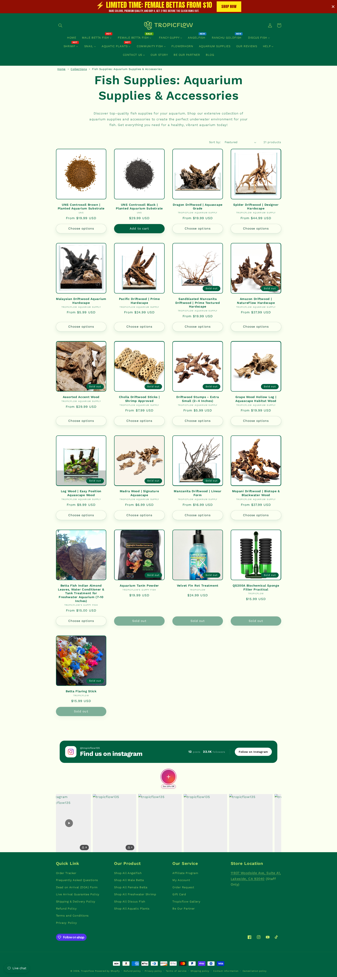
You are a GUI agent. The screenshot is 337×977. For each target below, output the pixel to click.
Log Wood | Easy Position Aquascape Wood (81, 493)
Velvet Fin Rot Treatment (197, 585)
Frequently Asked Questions (77, 880)
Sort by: (215, 142)
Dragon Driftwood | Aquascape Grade (198, 206)
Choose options (81, 228)
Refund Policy (66, 908)
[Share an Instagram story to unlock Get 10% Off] (168, 777)
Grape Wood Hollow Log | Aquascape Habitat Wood (256, 399)
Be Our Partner (183, 908)
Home (61, 69)
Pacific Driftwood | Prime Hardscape (139, 301)
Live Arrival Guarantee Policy (77, 894)
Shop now (229, 6)
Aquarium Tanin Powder (139, 585)
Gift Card (179, 894)
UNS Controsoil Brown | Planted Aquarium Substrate (81, 206)
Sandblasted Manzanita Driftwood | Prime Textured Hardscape (197, 302)
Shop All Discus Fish (129, 901)
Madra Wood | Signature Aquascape (139, 493)
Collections (79, 69)
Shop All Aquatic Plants (132, 908)
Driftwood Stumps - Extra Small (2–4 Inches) (197, 399)
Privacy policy (153, 971)
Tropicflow (87, 971)
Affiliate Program (185, 873)
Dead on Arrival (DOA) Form (77, 887)
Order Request (183, 887)
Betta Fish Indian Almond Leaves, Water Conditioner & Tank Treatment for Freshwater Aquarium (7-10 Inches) (81, 593)
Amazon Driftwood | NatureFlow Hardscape (256, 301)
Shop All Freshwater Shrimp (135, 894)
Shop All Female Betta (130, 887)
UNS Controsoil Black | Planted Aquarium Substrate (139, 206)
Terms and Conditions (72, 915)
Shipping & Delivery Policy (75, 901)
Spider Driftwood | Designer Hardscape (255, 206)
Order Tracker (66, 873)
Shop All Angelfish (128, 873)
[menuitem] (71, 37)
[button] (60, 25)
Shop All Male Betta (129, 880)
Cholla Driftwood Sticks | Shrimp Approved (139, 399)
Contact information (226, 971)
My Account (181, 880)
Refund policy (132, 971)
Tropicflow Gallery (186, 901)
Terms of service (176, 971)
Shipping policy (200, 971)
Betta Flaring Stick (81, 691)
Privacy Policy (66, 923)
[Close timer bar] (333, 6)
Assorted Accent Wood (81, 397)
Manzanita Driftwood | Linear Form (197, 493)
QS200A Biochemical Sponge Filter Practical (256, 587)
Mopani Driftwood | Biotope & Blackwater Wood (256, 493)
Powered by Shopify (107, 971)
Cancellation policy (255, 971)
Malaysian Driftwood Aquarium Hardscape (81, 301)
